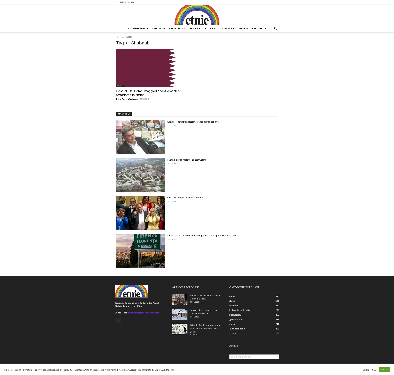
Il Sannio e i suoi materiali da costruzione (186, 160)
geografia (226, 28)
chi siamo (257, 28)
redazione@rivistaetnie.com (143, 312)
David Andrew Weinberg (127, 99)
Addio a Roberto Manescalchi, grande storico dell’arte (193, 122)
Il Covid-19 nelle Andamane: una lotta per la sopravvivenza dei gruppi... (205, 328)
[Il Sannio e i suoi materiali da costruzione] (140, 175)
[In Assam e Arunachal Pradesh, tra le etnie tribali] (179, 299)
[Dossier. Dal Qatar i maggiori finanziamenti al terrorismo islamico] (154, 68)
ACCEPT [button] (384, 369)
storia (209, 28)
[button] (275, 28)
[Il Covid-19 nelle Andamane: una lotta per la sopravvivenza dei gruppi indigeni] (179, 329)
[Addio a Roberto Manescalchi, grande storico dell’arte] (140, 137)
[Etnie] (197, 15)
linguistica (176, 28)
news (242, 28)
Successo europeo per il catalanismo (185, 197)
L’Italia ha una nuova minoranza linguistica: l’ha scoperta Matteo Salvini (201, 235)
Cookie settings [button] (370, 369)
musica (194, 28)
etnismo (157, 28)
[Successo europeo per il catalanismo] (140, 213)
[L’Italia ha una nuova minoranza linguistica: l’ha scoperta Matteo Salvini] (140, 251)
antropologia (136, 28)
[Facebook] (118, 321)
